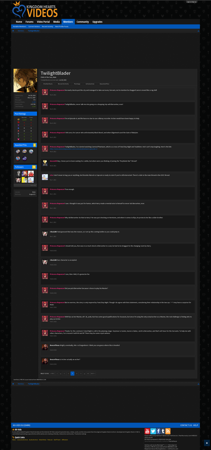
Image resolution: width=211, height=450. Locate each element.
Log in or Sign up (191, 2)
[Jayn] (24, 180)
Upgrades (97, 21)
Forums (29, 21)
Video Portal (43, 21)
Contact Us (186, 425)
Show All (33, 185)
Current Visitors (34, 26)
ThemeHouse (172, 441)
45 (88, 373)
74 (34, 166)
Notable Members (19, 26)
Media (56, 21)
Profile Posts (48, 84)
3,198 (33, 102)
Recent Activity (63, 84)
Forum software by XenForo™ (161, 435)
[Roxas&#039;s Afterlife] (18, 173)
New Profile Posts (61, 26)
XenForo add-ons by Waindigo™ (154, 445)
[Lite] (31, 180)
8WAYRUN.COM (41, 379)
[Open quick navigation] (198, 31)
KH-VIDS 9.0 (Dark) (21, 425)
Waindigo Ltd (172, 445)
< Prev (52, 373)
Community (83, 21)
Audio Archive (33, 440)
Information (90, 84)
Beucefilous (54, 345)
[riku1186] (18, 180)
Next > (93, 373)
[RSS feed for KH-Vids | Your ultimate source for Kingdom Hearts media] (168, 431)
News (14, 440)
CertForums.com (173, 449)
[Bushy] (24, 173)
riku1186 (53, 232)
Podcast (50, 440)
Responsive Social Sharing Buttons (155, 449)
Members (68, 21)
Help (195, 425)
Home (19, 21)
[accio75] (31, 173)
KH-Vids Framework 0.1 (158, 439)
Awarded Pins (104, 84)
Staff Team (57, 440)
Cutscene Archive (22, 440)
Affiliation (65, 440)
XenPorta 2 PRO (18, 379)
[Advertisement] (105, 51)
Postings (77, 84)
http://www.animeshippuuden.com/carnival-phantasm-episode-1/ (73, 149)
